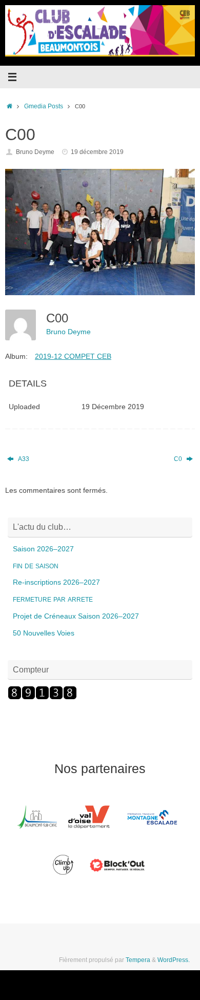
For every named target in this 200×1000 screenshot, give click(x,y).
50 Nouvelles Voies (43, 633)
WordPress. (173, 960)
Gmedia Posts (43, 106)
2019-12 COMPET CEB (73, 356)
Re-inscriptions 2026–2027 (56, 582)
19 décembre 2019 (97, 152)
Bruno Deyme (35, 152)
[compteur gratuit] (42, 697)
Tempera (138, 960)
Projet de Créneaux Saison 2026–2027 (76, 616)
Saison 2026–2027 (43, 549)
